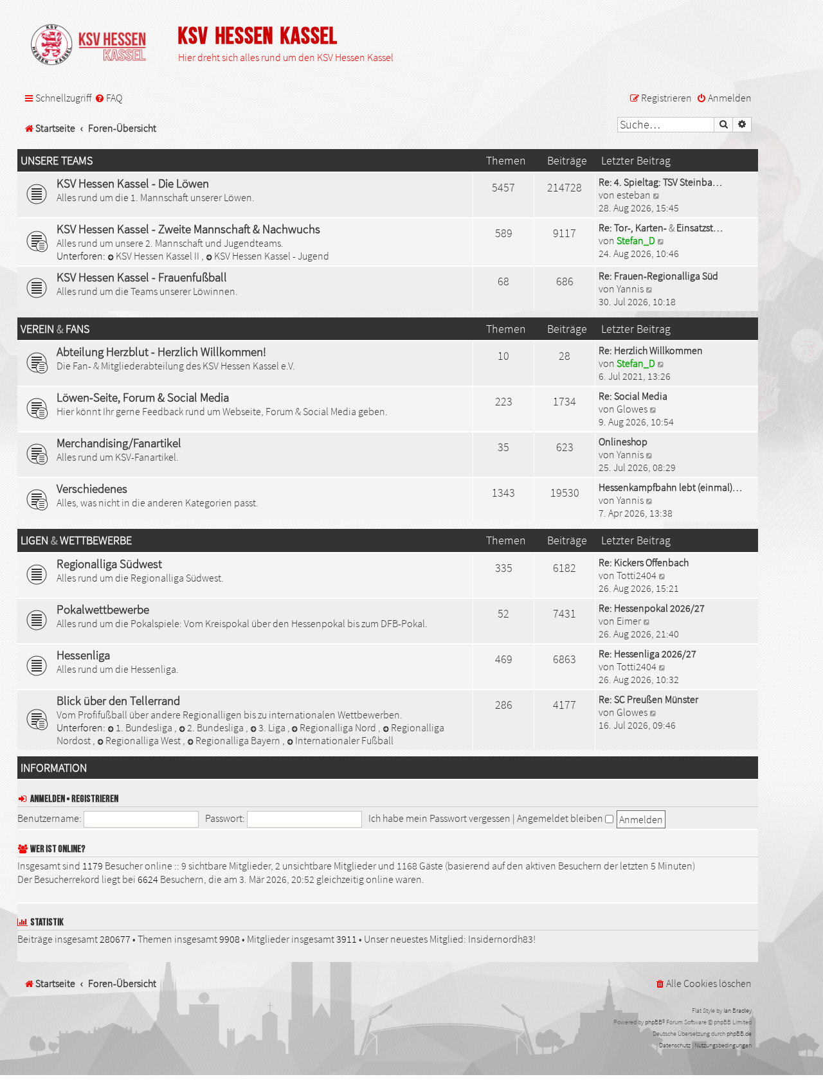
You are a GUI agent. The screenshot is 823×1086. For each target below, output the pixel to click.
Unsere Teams (57, 161)
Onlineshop (623, 441)
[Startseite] (94, 45)
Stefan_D (636, 240)
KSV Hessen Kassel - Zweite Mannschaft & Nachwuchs (188, 228)
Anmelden (47, 799)
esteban (634, 194)
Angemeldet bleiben (561, 818)
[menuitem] (108, 98)
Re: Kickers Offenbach (644, 562)
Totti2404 (636, 575)
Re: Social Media (633, 395)
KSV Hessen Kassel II (158, 255)
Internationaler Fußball (344, 740)
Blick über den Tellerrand (118, 700)
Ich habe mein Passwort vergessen (439, 818)
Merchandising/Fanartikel (119, 442)
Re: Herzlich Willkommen (651, 350)
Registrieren (94, 799)
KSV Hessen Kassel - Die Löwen (133, 183)
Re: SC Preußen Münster (648, 699)
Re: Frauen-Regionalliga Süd (658, 275)
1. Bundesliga (145, 727)
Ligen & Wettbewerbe (76, 540)
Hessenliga (83, 655)
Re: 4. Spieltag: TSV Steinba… (660, 181)
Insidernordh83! (502, 938)
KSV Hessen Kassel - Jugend (271, 255)
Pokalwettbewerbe (103, 609)
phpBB (653, 1022)
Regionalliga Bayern (238, 740)
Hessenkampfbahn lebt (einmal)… (670, 487)
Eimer (629, 620)
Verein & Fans (55, 329)
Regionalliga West (144, 740)
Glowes (632, 408)
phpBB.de (739, 1033)
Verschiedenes (92, 488)
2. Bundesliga (216, 727)
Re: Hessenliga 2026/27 (647, 653)
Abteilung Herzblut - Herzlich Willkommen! (161, 351)
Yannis (630, 288)
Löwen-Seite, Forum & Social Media (143, 397)
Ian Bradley (737, 1010)
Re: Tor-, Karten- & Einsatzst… (661, 227)
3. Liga (272, 727)
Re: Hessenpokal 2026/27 (652, 607)
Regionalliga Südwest (109, 563)
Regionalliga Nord (339, 727)
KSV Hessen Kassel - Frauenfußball (142, 277)
